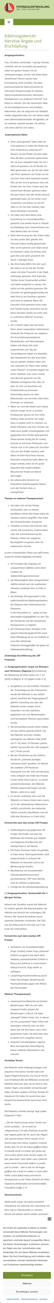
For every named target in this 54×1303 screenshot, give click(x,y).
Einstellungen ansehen (27, 1291)
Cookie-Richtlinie (13, 1299)
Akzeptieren (27, 1275)
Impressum (43, 1299)
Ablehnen (27, 1283)
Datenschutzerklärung (29, 1299)
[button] (49, 1218)
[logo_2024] (27, 4)
